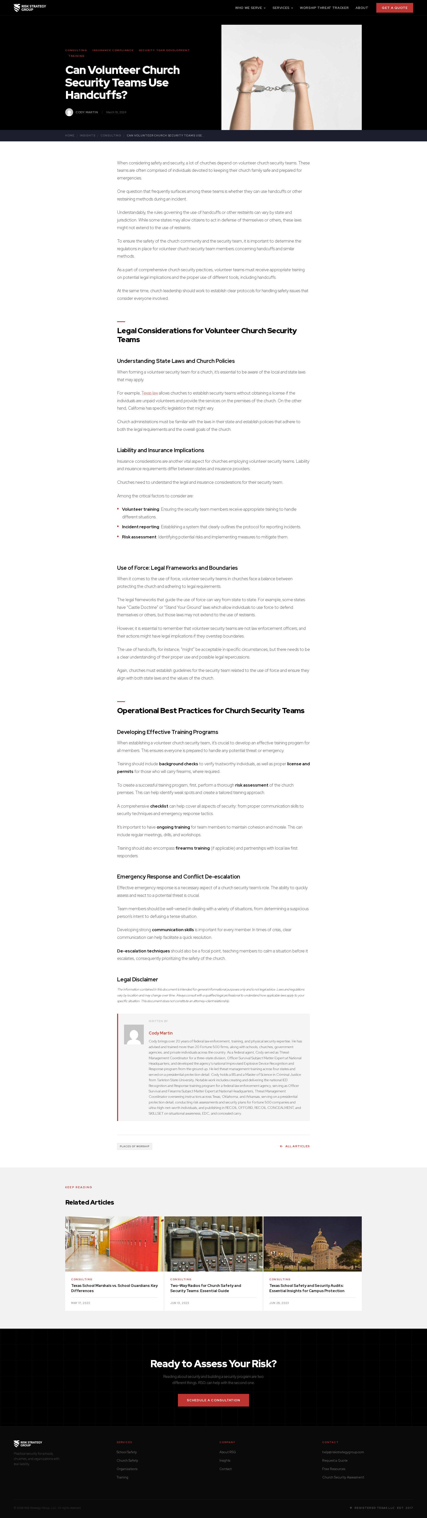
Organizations (127, 1469)
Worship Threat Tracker (324, 8)
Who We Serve (248, 8)
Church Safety (127, 1460)
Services (281, 8)
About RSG (227, 1452)
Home (70, 135)
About (362, 8)
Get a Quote (395, 8)
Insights (87, 135)
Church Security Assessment (343, 1477)
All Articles (297, 1146)
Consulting (111, 135)
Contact (225, 1469)
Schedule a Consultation (213, 1400)
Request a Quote (335, 1460)
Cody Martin (161, 1033)
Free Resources (333, 1469)
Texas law (149, 393)
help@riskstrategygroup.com (343, 1452)
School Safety (127, 1452)
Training (122, 1477)
